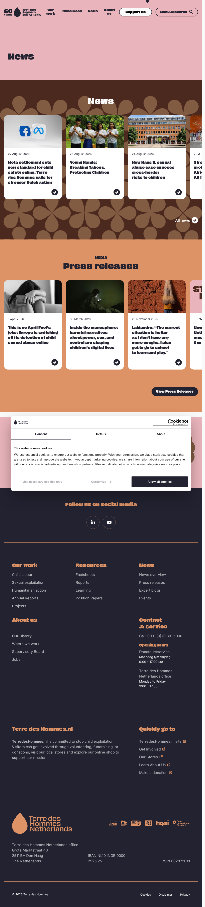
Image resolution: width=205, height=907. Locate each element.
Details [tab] (101, 434)
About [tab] (161, 434)
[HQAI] (162, 823)
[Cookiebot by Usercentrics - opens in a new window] (170, 422)
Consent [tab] (41, 434)
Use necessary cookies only (42, 481)
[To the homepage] (42, 823)
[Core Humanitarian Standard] (181, 823)
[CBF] (136, 823)
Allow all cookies (160, 481)
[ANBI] (113, 823)
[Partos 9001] (148, 823)
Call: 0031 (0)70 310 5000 (160, 636)
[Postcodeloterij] (124, 823)
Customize (98, 481)
